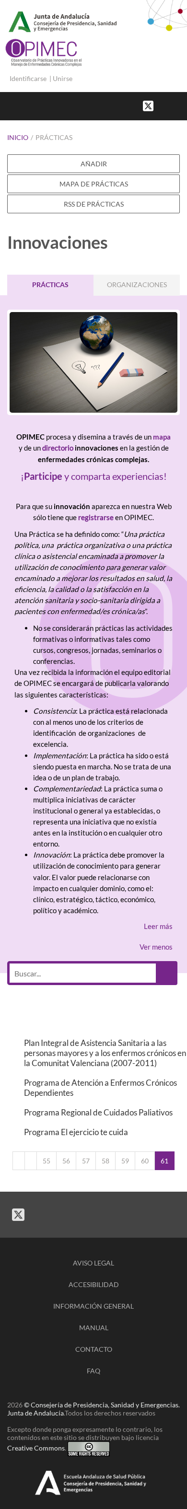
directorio (57, 447)
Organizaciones (137, 284)
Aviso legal (93, 1263)
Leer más (158, 926)
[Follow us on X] (148, 105)
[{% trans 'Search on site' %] (182, 105)
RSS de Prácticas (94, 204)
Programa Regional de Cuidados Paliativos (98, 1112)
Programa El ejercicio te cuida (76, 1132)
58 (105, 1161)
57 (86, 1161)
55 (46, 1161)
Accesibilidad (94, 1284)
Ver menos (156, 946)
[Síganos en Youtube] (172, 105)
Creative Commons (36, 1448)
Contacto (93, 1349)
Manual (93, 1327)
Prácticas (53, 137)
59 (125, 1161)
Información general (93, 1306)
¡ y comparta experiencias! (94, 476)
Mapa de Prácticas (93, 184)
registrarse (96, 517)
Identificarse (28, 78)
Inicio (17, 137)
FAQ (93, 1371)
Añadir (94, 164)
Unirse (62, 78)
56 (66, 1161)
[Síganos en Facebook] (163, 105)
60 (145, 1161)
